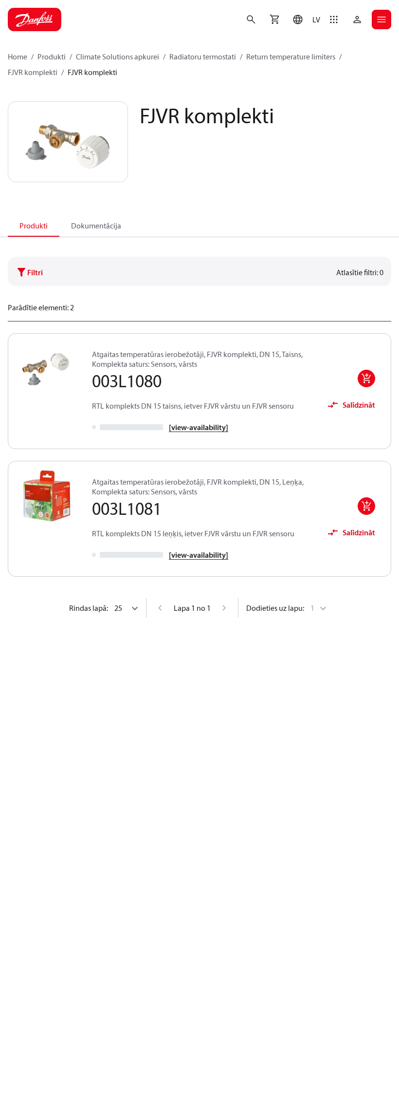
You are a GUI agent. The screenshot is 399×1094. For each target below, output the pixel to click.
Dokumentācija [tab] (96, 225)
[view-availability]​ (198, 427)
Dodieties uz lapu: (275, 608)
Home (17, 56)
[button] (304, 19)
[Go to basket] (274, 19)
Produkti (51, 56)
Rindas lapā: (88, 608)
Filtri (35, 272)
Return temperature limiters (290, 56)
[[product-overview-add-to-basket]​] (366, 378)
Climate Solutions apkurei (117, 56)
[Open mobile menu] (381, 19)
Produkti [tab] (33, 225)
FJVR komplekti (32, 72)
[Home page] (34, 19)
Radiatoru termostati (202, 56)
